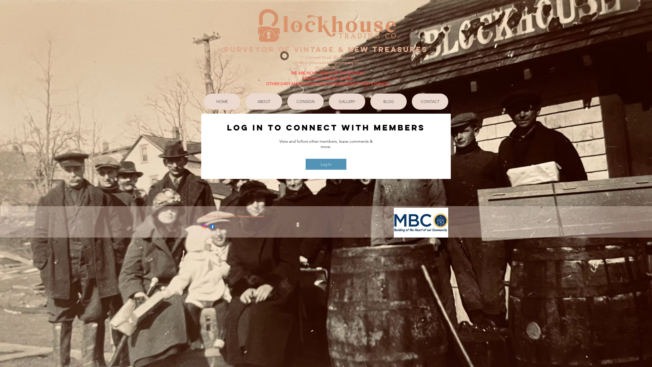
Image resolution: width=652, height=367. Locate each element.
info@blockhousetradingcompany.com (327, 62)
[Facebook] (212, 226)
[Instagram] (204, 226)
